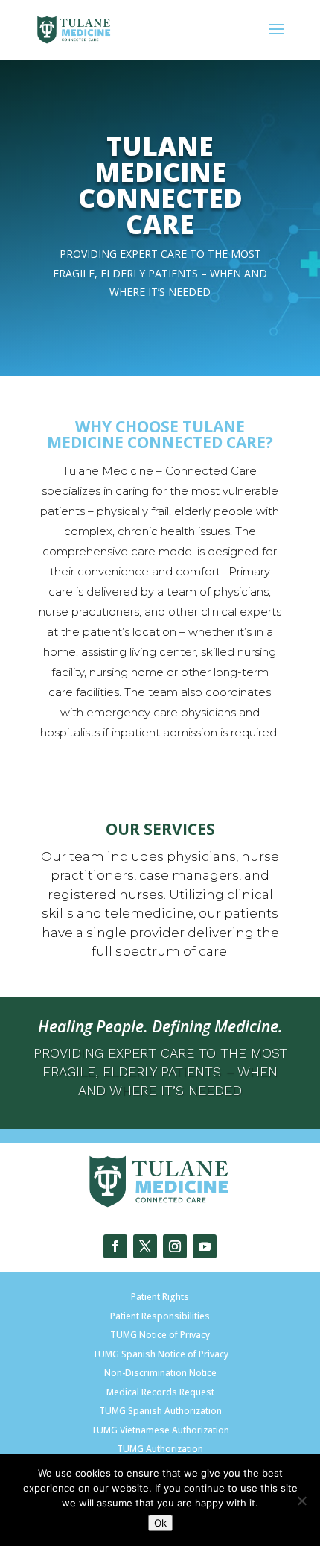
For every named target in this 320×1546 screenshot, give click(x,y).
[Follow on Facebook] (115, 1246)
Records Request (176, 1392)
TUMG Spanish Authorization (160, 1410)
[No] (301, 1500)
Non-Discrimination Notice (160, 1372)
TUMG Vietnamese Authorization (160, 1430)
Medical (122, 1392)
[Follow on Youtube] (205, 1246)
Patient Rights (160, 1296)
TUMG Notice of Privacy (160, 1334)
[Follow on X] (145, 1246)
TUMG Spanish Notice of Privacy (160, 1354)
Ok (160, 1523)
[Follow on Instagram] (175, 1246)
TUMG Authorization (160, 1448)
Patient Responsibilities (160, 1316)
